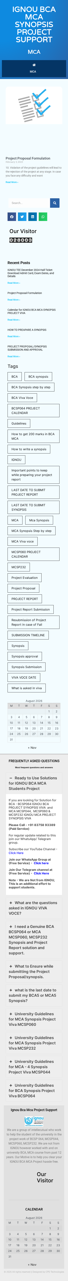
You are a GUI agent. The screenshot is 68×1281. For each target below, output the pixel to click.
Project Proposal (23, 588)
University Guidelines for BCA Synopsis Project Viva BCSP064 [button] (32, 1090)
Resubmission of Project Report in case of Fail (29, 622)
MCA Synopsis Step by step (32, 531)
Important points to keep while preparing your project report (32, 474)
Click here (41, 863)
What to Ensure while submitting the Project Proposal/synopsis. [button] (31, 971)
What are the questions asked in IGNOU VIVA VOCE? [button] (33, 908)
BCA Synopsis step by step (31, 387)
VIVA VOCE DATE (24, 677)
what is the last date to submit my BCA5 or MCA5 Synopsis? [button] (32, 995)
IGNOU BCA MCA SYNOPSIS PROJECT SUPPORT (34, 24)
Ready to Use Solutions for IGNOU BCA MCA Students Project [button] (33, 783)
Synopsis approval (25, 656)
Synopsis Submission (27, 667)
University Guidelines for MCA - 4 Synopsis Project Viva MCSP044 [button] (31, 1066)
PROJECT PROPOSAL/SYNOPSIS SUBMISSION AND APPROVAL (27, 348)
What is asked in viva (27, 688)
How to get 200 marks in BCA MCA (33, 436)
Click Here (16, 853)
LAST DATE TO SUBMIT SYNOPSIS (28, 507)
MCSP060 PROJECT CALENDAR (26, 554)
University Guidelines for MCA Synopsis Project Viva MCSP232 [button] (32, 1043)
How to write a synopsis (29, 449)
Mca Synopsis (39, 520)
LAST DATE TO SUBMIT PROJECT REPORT (28, 492)
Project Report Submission (31, 609)
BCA (15, 376)
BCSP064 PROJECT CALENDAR (26, 410)
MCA (34, 51)
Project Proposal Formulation (28, 158)
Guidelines (19, 423)
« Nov (32, 747)
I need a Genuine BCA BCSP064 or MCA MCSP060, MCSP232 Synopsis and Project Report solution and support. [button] (31, 939)
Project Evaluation (25, 578)
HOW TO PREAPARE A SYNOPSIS (27, 329)
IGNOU (16, 460)
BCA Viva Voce (22, 398)
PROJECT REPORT (25, 599)
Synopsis (18, 646)
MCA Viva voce (23, 541)
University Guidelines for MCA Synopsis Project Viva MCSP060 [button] (32, 1019)
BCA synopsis (38, 376)
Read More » (12, 182)
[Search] (55, 203)
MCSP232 (19, 567)
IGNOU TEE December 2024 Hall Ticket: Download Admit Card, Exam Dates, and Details (31, 273)
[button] (12, 216)
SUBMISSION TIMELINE (28, 635)
